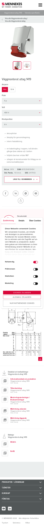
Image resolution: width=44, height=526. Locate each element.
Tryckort (5, 523)
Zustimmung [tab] (8, 220)
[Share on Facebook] (7, 193)
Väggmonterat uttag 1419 (13, 13)
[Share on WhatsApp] (27, 193)
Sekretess (16, 523)
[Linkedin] (10, 508)
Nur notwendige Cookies (22, 303)
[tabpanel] (22, 41)
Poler (4, 96)
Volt (3, 107)
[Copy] (22, 201)
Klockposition (7, 119)
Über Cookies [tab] (35, 221)
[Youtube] (4, 508)
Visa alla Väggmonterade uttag (16, 18)
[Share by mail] (37, 193)
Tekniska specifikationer (33, 13)
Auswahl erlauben (22, 297)
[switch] (35, 269)
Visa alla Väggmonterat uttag (15, 21)
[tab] (17, 65)
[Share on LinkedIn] (17, 193)
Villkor (27, 523)
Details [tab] (22, 221)
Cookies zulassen (22, 293)
